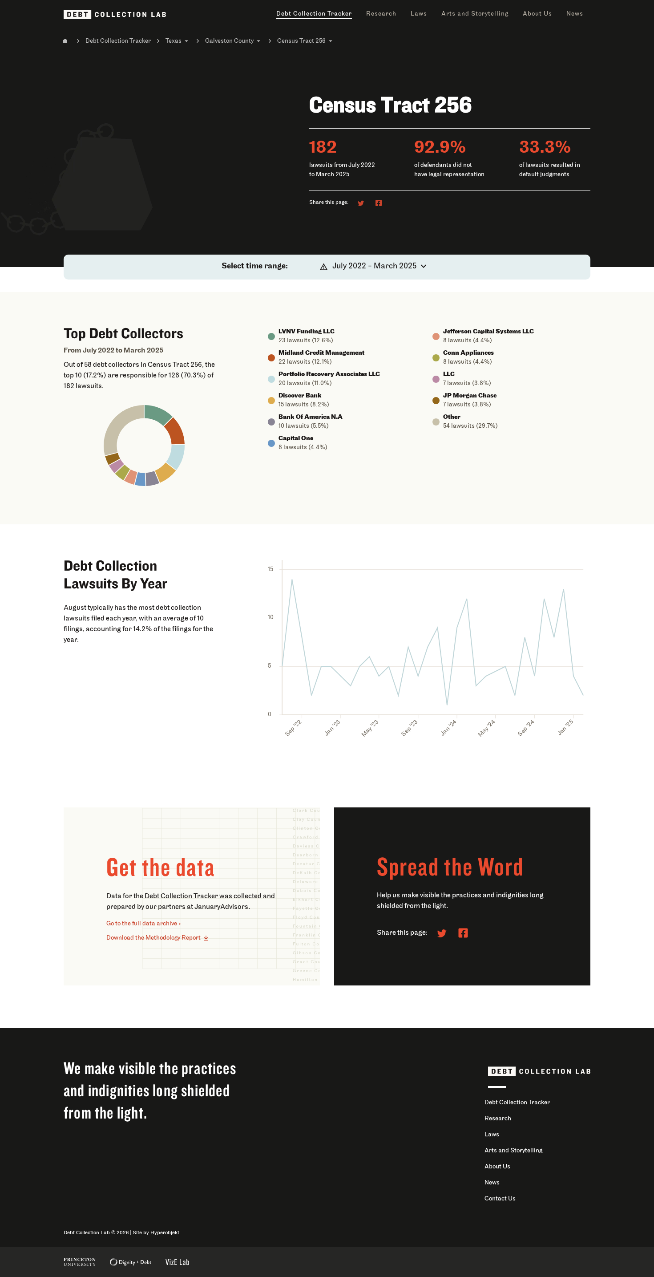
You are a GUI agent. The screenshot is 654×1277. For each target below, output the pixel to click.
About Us (537, 14)
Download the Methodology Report (153, 938)
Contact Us (500, 1199)
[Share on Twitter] (361, 203)
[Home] (65, 40)
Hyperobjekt (164, 1233)
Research (381, 14)
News (574, 14)
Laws (419, 14)
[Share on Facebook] (379, 203)
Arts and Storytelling (475, 14)
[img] (159, 415)
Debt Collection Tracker (314, 14)
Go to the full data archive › (143, 923)
